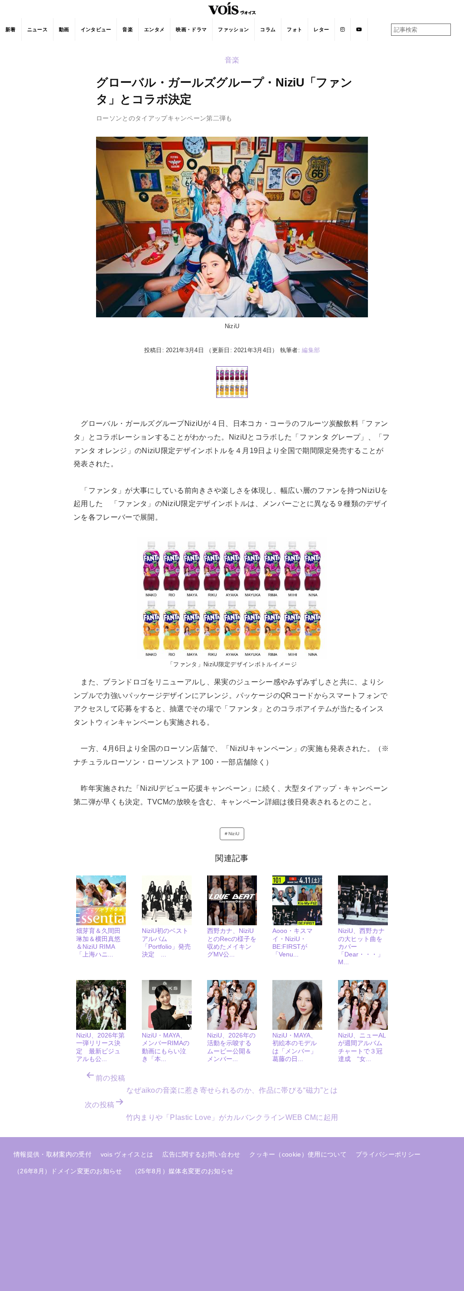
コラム (268, 29)
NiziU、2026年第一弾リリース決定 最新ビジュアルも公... (100, 1047)
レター (321, 29)
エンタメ (154, 29)
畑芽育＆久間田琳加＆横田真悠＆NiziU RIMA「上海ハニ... (98, 942)
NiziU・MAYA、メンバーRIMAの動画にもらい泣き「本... (165, 1047)
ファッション (233, 29)
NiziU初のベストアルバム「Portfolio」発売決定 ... (166, 942)
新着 (10, 29)
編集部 (311, 350)
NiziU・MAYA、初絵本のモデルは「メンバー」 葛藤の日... (297, 1047)
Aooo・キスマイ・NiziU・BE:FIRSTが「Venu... (292, 942)
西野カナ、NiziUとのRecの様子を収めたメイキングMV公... (231, 942)
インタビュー (96, 29)
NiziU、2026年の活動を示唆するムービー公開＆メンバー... (231, 1047)
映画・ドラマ (191, 29)
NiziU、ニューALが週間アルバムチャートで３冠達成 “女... (362, 1047)
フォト (294, 29)
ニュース (37, 29)
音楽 (127, 29)
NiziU (234, 833)
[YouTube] (359, 29)
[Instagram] (343, 29)
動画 (64, 29)
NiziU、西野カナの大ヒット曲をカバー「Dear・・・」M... (361, 946)
